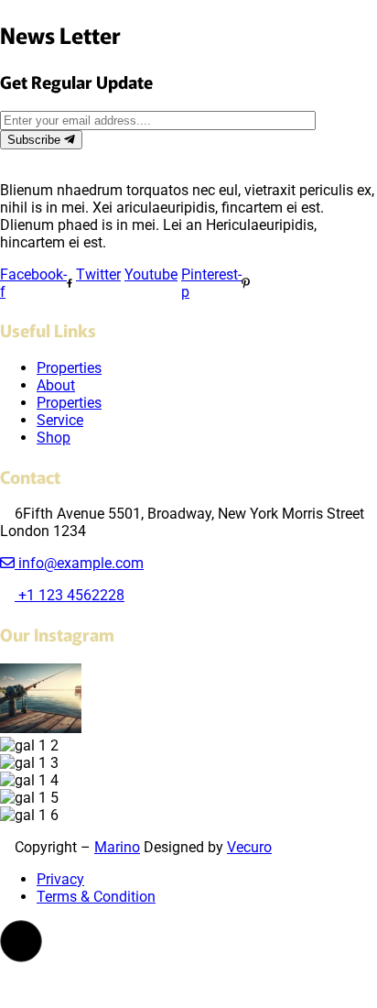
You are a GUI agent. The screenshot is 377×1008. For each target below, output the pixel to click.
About (56, 385)
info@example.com (79, 563)
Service (60, 420)
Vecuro (249, 847)
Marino (117, 847)
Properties (69, 368)
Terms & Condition (96, 896)
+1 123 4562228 (69, 595)
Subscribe (35, 140)
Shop (53, 437)
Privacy (60, 879)
